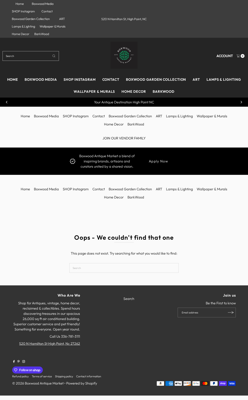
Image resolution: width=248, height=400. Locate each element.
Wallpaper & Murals (52, 26)
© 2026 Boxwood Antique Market (38, 383)
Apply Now (158, 161)
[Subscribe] (231, 312)
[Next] (241, 102)
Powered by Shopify (81, 383)
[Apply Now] (72, 161)
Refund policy (20, 376)
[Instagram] (23, 362)
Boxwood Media (42, 4)
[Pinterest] (18, 362)
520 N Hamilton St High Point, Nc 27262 (49, 343)
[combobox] (31, 56)
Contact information (88, 376)
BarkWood (41, 34)
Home (20, 4)
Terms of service (42, 376)
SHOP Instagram (23, 11)
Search (128, 298)
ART (62, 19)
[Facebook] (14, 362)
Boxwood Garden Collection (31, 19)
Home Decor (20, 34)
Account (224, 56)
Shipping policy (64, 376)
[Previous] (7, 102)
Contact (47, 11)
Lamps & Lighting (23, 26)
